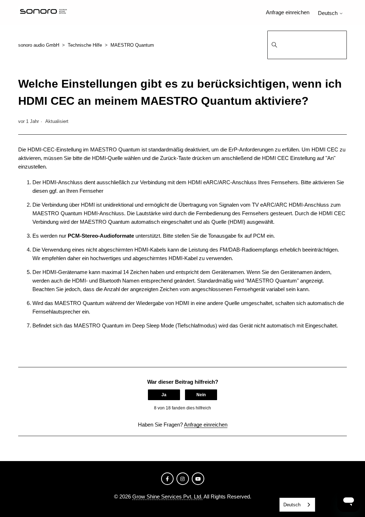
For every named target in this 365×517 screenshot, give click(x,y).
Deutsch (328, 13)
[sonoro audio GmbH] (43, 13)
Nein (201, 394)
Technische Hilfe (85, 45)
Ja (163, 394)
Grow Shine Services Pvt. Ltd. (167, 496)
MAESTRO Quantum (132, 45)
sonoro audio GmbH (38, 45)
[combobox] (297, 505)
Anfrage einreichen (287, 12)
